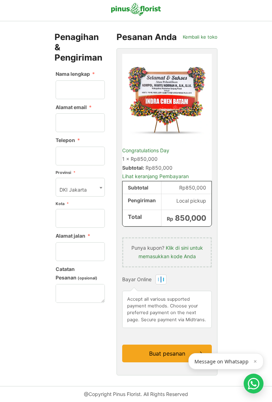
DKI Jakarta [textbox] (73, 190)
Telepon (68, 140)
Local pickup (191, 201)
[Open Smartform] (254, 383)
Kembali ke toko (200, 37)
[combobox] (80, 187)
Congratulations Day (145, 150)
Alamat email (74, 107)
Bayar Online (137, 279)
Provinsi (65, 172)
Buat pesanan (167, 353)
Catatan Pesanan (76, 273)
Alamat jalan (73, 236)
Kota (62, 203)
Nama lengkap (75, 74)
